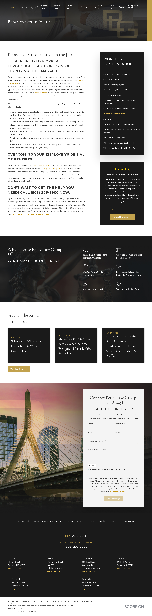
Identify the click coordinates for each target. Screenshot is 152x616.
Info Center (116, 521)
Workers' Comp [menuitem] (57, 7)
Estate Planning (57, 521)
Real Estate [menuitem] (100, 7)
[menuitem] (122, 74)
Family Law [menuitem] (111, 7)
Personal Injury (25, 521)
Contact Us (129, 521)
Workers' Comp (41, 521)
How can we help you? (98, 449)
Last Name (120, 424)
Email (117, 432)
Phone (91, 432)
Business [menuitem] (92, 7)
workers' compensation (41, 165)
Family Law (104, 521)
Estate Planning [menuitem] (70, 7)
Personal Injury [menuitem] (44, 7)
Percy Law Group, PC (52, 169)
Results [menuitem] (121, 7)
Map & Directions (15, 568)
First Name (93, 424)
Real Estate (92, 521)
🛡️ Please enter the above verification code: (107, 469)
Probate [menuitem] (84, 7)
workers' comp (40, 93)
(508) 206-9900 (133, 6)
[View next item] (131, 210)
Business (80, 521)
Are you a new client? (97, 441)
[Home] (23, 7)
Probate (70, 521)
